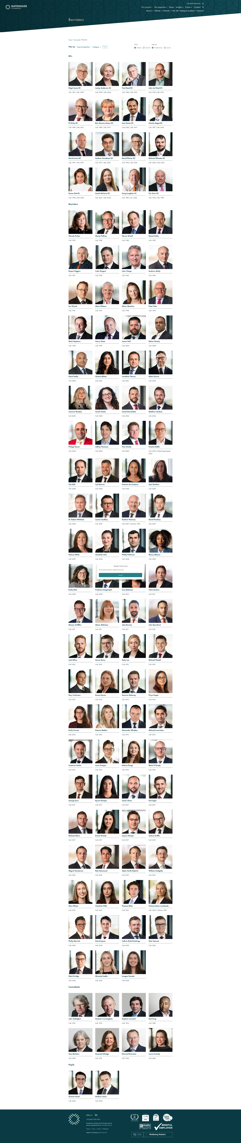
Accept (120, 575)
